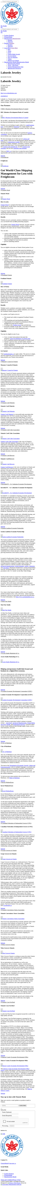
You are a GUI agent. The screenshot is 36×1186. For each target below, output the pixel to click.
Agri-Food (9, 723)
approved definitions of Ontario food (20, 338)
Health (8, 724)
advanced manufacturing (7, 566)
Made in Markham (14, 778)
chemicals (32, 566)
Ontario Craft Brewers (7, 467)
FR (1, 27)
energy (26, 566)
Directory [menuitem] (10, 41)
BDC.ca (8, 151)
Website (3, 156)
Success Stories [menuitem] (12, 56)
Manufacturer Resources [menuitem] (14, 68)
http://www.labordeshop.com (9, 93)
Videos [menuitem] (10, 59)
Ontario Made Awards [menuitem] (14, 54)
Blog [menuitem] (9, 49)
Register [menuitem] (10, 40)
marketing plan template (20, 148)
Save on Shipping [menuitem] (12, 57)
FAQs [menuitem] (9, 52)
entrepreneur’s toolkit (14, 142)
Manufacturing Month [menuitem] (14, 63)
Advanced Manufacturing (19, 723)
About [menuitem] (9, 51)
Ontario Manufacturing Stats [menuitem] (15, 67)
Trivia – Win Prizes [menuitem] (13, 65)
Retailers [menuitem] (10, 45)
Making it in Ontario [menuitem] (13, 60)
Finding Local (17, 325)
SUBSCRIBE (22, 1105)
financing (16, 126)
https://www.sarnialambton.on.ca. (25, 597)
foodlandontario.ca (9, 354)
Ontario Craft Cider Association (9, 441)
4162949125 (4, 96)
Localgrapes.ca (7, 905)
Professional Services (19, 724)
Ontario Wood (5, 205)
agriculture (6, 567)
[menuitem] (9, 35)
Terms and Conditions (7, 1180)
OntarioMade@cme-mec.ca (8, 1163)
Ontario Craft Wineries (7, 414)
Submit (12, 1126)
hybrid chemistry (19, 566)
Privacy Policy (17, 1180)
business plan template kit (10, 146)
